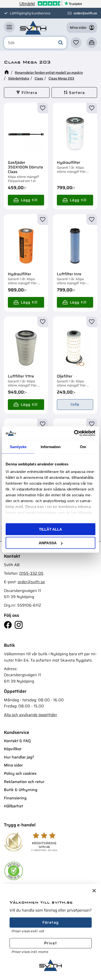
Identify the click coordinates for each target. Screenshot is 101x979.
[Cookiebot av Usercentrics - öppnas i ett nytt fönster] (73, 433)
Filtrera (29, 93)
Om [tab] (83, 446)
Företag (50, 922)
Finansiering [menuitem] (15, 798)
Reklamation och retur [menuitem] (24, 782)
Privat (50, 943)
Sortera (77, 93)
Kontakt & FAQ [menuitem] (17, 741)
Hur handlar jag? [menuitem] (19, 757)
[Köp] (26, 200)
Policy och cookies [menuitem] (20, 773)
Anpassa (48, 543)
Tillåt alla (50, 529)
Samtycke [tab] (18, 446)
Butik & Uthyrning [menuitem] (20, 790)
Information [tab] (51, 446)
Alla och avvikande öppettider (30, 715)
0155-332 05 (31, 573)
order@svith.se (85, 13)
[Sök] (60, 43)
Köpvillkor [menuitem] (13, 749)
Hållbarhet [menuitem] (13, 806)
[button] (9, 27)
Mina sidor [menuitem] (13, 765)
